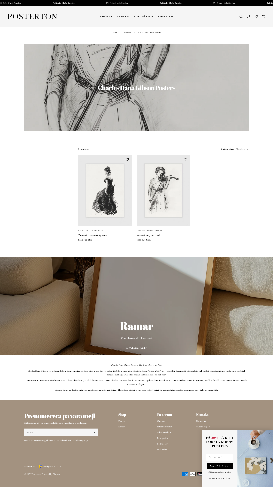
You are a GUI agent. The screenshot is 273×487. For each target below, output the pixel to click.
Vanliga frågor (203, 426)
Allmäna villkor (164, 432)
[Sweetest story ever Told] (163, 190)
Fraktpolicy (162, 443)
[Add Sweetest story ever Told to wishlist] (185, 159)
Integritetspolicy (164, 426)
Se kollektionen (136, 347)
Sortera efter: (227, 148)
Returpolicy (162, 437)
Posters (121, 420)
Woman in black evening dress (92, 235)
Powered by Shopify (51, 473)
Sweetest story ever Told (148, 235)
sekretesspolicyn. (82, 440)
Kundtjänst (201, 420)
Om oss (161, 420)
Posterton (36, 473)
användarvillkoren (64, 440)
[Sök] (241, 16)
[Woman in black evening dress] (105, 190)
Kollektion (126, 32)
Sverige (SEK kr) (50, 466)
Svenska (28, 466)
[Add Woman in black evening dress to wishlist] (127, 159)
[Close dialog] (269, 433)
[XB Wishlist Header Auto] (256, 16)
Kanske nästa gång (220, 478)
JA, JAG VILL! (220, 466)
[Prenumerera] (94, 432)
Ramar (121, 426)
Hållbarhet (162, 449)
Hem (115, 32)
